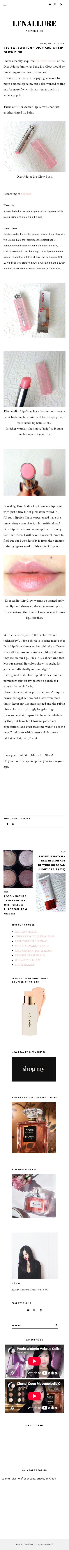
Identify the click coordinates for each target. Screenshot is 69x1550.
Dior (6, 818)
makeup (25, 818)
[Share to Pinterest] (13, 823)
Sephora (26, 194)
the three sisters (46, 61)
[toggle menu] (4, 4)
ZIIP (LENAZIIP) (25, 965)
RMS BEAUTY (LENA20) (30, 955)
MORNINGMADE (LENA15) (32, 946)
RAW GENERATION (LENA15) (34, 950)
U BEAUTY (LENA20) (28, 960)
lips (14, 818)
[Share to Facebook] (7, 823)
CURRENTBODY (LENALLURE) (35, 936)
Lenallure (34, 24)
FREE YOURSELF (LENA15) (32, 941)
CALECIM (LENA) (26, 932)
